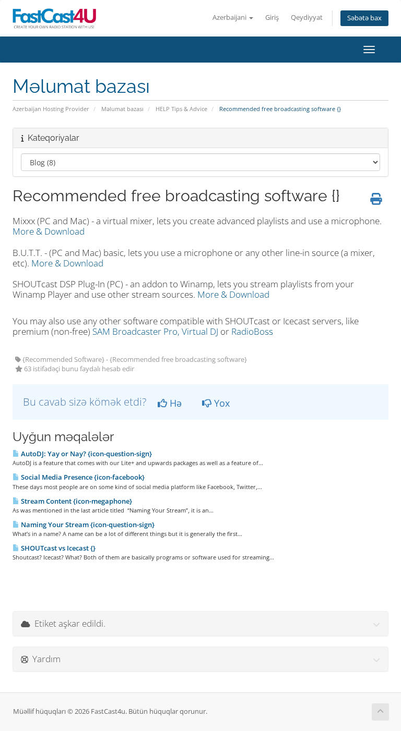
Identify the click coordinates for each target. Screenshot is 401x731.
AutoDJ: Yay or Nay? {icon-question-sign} (85, 453)
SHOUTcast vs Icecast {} (57, 548)
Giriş (272, 17)
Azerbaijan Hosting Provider (51, 109)
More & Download (49, 231)
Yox (220, 403)
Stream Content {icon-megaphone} (75, 501)
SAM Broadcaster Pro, (136, 331)
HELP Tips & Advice (181, 109)
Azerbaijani (230, 17)
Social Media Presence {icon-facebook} (82, 477)
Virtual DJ (200, 331)
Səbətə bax (364, 18)
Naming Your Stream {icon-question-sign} (87, 524)
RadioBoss (252, 331)
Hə (174, 403)
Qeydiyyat (307, 17)
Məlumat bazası (122, 109)
